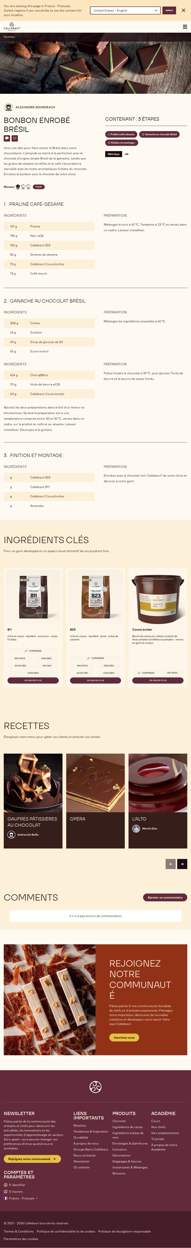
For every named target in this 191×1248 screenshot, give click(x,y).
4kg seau (172, 672)
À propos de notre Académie (164, 1147)
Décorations (121, 1155)
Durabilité (80, 1137)
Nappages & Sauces (126, 1161)
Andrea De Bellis (28, 834)
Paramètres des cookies (21, 1239)
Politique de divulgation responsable (124, 1231)
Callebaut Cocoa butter (47, 264)
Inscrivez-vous (124, 1037)
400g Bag (33, 673)
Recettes (9, 36)
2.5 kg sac (20, 665)
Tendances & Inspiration (90, 1131)
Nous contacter (84, 1155)
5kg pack (20, 658)
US (126, 154)
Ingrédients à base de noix (128, 1135)
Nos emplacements (165, 1133)
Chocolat (119, 1121)
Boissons (118, 1173)
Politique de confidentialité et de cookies (66, 1231)
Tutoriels (157, 1139)
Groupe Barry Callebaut (90, 1149)
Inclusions (119, 1149)
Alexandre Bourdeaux (35, 107)
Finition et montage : (123, 142)
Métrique (114, 154)
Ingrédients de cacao (127, 1127)
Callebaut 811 (40, 487)
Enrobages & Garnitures (130, 1143)
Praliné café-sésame (122, 134)
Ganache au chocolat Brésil (161, 134)
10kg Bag (46, 658)
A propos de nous (86, 1143)
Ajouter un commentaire (165, 897)
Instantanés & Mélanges (130, 1167)
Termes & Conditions (19, 1231)
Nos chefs (158, 1127)
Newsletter (81, 1161)
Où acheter (81, 1167)
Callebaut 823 (40, 245)
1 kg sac (46, 665)
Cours (155, 1121)
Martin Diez (149, 828)
